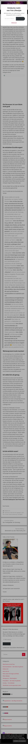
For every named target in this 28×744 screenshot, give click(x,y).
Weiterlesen (14, 22)
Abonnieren (20, 18)
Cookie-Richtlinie (22, 738)
